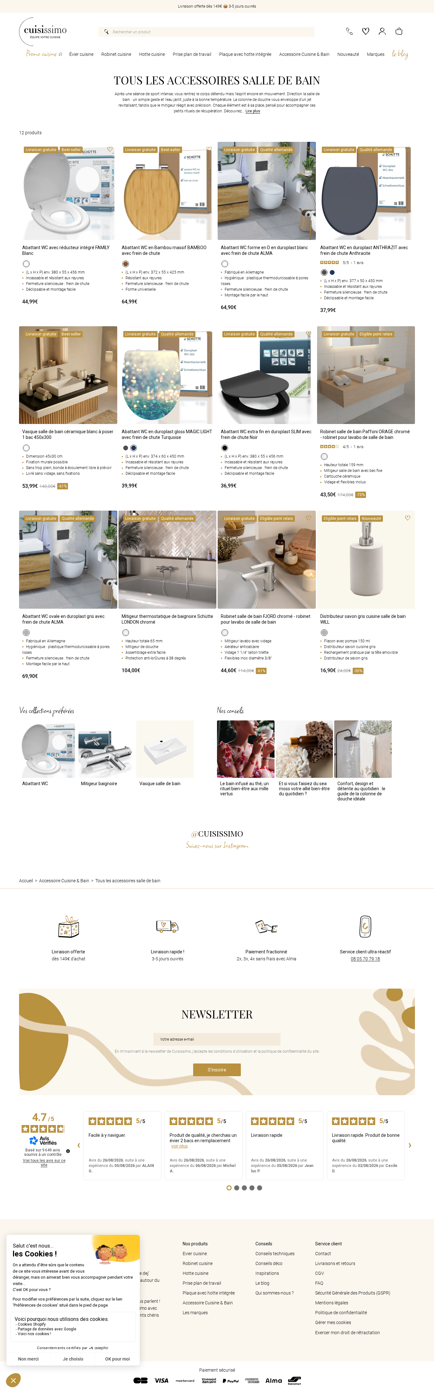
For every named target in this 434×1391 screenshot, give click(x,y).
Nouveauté (348, 54)
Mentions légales (331, 1302)
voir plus (179, 1146)
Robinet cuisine (116, 54)
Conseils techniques (275, 1253)
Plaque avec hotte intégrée (245, 54)
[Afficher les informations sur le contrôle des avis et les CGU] (68, 1151)
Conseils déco (268, 1263)
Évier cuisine (81, 54)
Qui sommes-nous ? (274, 1292)
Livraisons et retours (335, 1263)
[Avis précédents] (78, 1145)
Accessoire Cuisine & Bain (304, 54)
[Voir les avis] (366, 263)
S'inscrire (217, 1069)
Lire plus (253, 111)
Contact (323, 1253)
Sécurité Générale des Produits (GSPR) (352, 1292)
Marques (375, 54)
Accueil (26, 880)
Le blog (262, 1283)
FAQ (319, 1283)
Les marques (195, 1312)
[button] (399, 32)
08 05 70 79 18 (365, 958)
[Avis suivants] (409, 1145)
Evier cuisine (195, 1253)
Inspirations (267, 1273)
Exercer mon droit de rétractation (347, 1332)
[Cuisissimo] (42, 31)
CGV (319, 1273)
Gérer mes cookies (333, 1322)
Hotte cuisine (152, 54)
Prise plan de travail (192, 54)
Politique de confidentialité (341, 1312)
